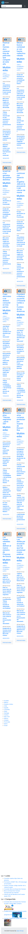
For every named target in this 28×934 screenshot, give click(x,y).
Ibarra (5, 723)
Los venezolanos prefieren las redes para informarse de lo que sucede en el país (7, 88)
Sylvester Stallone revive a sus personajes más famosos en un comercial (7, 150)
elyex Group (20, 930)
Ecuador (6, 700)
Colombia (7, 709)
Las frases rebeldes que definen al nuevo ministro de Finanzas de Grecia (7, 546)
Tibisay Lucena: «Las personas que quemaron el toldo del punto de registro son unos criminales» (21, 502)
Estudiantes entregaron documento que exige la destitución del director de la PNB (21, 455)
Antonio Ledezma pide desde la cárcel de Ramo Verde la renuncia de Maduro (21, 470)
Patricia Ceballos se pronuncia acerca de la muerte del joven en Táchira (20, 485)
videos (4, 73)
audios (4, 78)
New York (7, 716)
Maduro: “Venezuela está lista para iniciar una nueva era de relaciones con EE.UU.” (7, 493)
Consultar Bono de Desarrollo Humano (15, 889)
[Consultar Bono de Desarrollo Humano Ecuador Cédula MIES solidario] (9, 907)
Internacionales (7, 162)
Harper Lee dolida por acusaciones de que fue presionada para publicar (21, 545)
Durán (5, 725)
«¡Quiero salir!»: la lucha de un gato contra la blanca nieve (7, 579)
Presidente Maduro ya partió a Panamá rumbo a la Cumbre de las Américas (21, 302)
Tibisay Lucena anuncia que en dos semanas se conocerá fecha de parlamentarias (7, 119)
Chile (5, 706)
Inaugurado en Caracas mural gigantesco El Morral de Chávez (7, 631)
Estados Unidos (8, 704)
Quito (5, 711)
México (6, 702)
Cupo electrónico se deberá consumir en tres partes (7, 300)
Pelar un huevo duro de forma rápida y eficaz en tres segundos (7, 591)
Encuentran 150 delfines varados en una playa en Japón (6, 345)
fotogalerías (6, 75)
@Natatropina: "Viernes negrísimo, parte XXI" (7, 418)
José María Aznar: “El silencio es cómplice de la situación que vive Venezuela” (7, 331)
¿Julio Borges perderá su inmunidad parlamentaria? (21, 518)
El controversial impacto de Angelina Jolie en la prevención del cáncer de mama (21, 181)
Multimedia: (6, 69)
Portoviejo (7, 722)
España (6, 707)
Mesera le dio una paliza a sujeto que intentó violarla (7, 372)
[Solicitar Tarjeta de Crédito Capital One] (7, 922)
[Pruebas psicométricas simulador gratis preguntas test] (17, 914)
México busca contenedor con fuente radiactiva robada (21, 49)
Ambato (6, 720)
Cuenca (6, 715)
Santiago (6, 713)
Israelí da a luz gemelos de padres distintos (7, 175)
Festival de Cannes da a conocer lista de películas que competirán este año (6, 53)
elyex (7, 2)
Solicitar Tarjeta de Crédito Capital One (15, 918)
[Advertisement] (14, 22)
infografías (6, 76)
